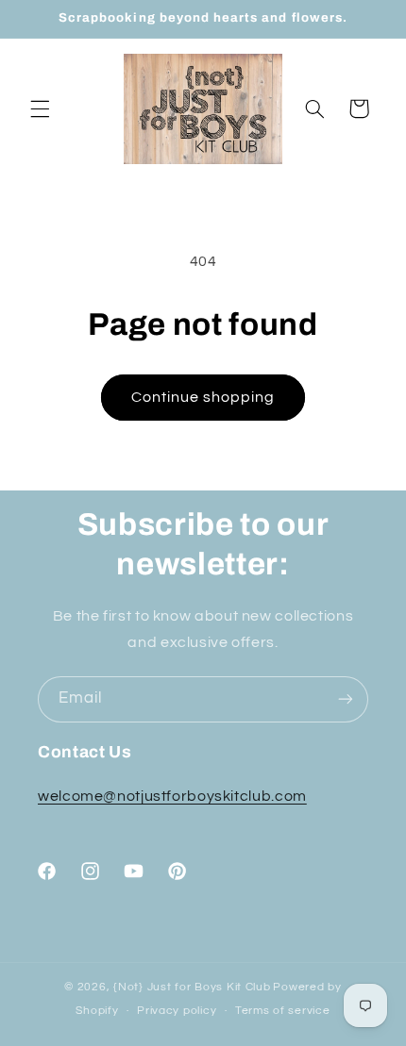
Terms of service (282, 1010)
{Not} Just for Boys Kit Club (192, 987)
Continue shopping (203, 397)
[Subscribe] (345, 699)
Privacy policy (176, 1010)
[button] (39, 108)
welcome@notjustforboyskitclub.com (172, 796)
